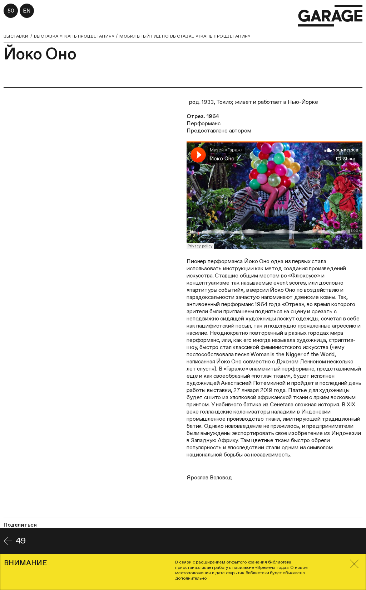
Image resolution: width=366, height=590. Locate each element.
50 (11, 10)
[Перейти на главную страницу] (330, 16)
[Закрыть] (354, 564)
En (27, 10)
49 (21, 541)
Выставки (16, 36)
